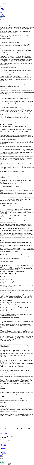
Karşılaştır (3, 452)
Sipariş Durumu (2, 16)
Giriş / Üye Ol (4, 453)
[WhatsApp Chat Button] (2, 462)
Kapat (1, 455)
